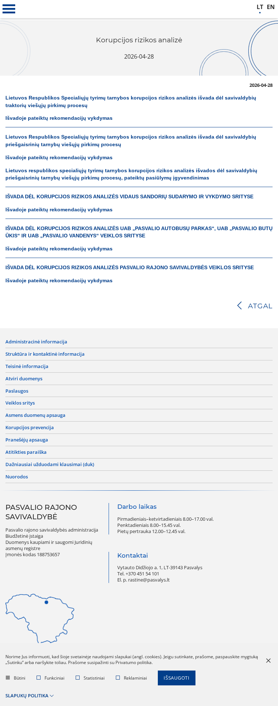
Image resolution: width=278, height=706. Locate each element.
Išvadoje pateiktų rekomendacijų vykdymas (59, 118)
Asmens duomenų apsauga (35, 415)
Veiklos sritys (20, 403)
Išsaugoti (177, 678)
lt (260, 7)
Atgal (260, 306)
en (271, 7)
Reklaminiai (135, 678)
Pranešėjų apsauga (26, 440)
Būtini (19, 678)
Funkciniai (54, 678)
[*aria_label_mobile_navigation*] (9, 9)
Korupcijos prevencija (29, 427)
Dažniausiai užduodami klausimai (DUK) (49, 464)
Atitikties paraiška (26, 452)
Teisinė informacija (27, 366)
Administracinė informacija (36, 342)
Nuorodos (16, 477)
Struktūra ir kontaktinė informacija (45, 354)
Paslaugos (16, 391)
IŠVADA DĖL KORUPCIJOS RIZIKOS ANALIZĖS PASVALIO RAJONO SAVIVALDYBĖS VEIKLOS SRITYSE (130, 267)
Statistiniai (94, 678)
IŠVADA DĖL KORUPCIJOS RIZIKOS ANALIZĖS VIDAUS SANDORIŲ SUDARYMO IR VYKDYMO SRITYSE (129, 196)
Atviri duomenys (23, 379)
